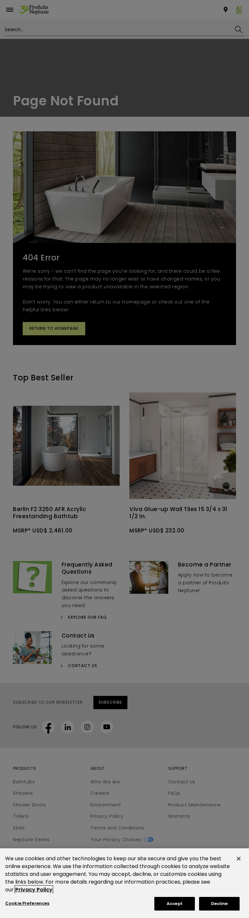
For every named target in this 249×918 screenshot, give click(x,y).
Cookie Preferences (27, 903)
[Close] (238, 859)
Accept (175, 903)
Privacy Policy (34, 889)
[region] (124, 883)
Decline (219, 903)
